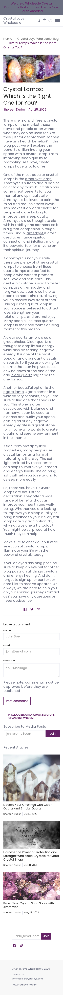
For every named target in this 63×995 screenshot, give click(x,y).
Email (6, 645)
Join (53, 734)
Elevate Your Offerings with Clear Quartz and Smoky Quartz (27, 806)
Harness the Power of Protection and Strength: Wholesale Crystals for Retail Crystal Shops (31, 856)
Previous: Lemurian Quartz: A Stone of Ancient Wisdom (31, 716)
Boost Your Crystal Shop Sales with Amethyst (28, 905)
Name (7, 630)
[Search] (38, 20)
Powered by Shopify (24, 984)
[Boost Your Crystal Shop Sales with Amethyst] (31, 886)
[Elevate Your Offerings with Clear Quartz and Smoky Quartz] (31, 778)
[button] (44, 20)
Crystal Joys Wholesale (13, 20)
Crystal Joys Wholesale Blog (38, 39)
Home (7, 39)
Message (9, 660)
